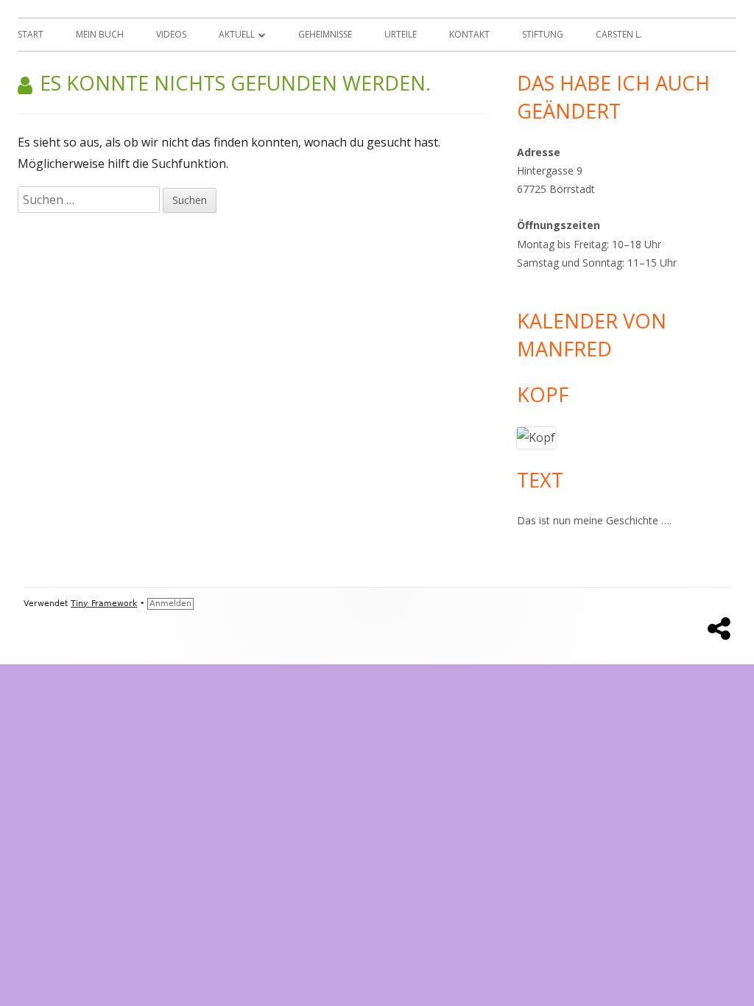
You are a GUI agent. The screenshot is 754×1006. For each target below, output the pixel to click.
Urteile (400, 34)
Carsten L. (619, 34)
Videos (171, 34)
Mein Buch (100, 34)
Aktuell (237, 34)
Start (30, 34)
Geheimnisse (325, 34)
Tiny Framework (104, 603)
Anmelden (170, 603)
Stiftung (542, 34)
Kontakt (469, 34)
